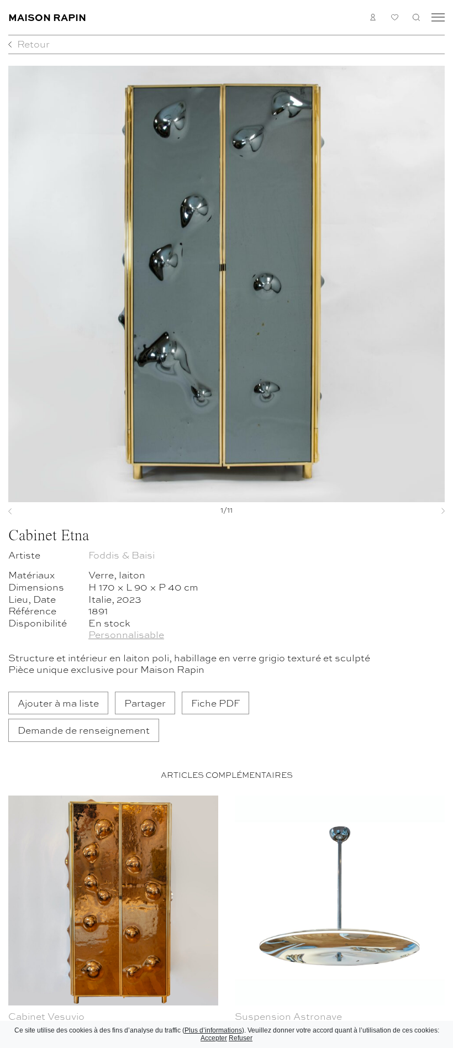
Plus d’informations (213, 1030)
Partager (145, 702)
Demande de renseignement (84, 729)
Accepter (214, 1038)
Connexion (373, 17)
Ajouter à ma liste (58, 702)
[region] (226, 920)
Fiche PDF (215, 702)
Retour (33, 43)
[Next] (412, 511)
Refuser (240, 1038)
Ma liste (394, 17)
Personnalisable (126, 634)
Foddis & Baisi (121, 554)
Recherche (416, 17)
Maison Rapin (47, 17)
